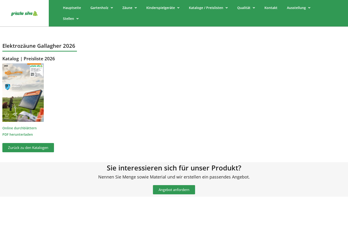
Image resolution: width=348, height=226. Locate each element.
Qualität (243, 7)
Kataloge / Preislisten (206, 7)
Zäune (127, 7)
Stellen (68, 18)
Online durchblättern (19, 128)
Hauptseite (72, 7)
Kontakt (270, 7)
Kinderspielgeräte (160, 7)
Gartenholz (99, 7)
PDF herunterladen (17, 134)
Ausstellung (296, 7)
